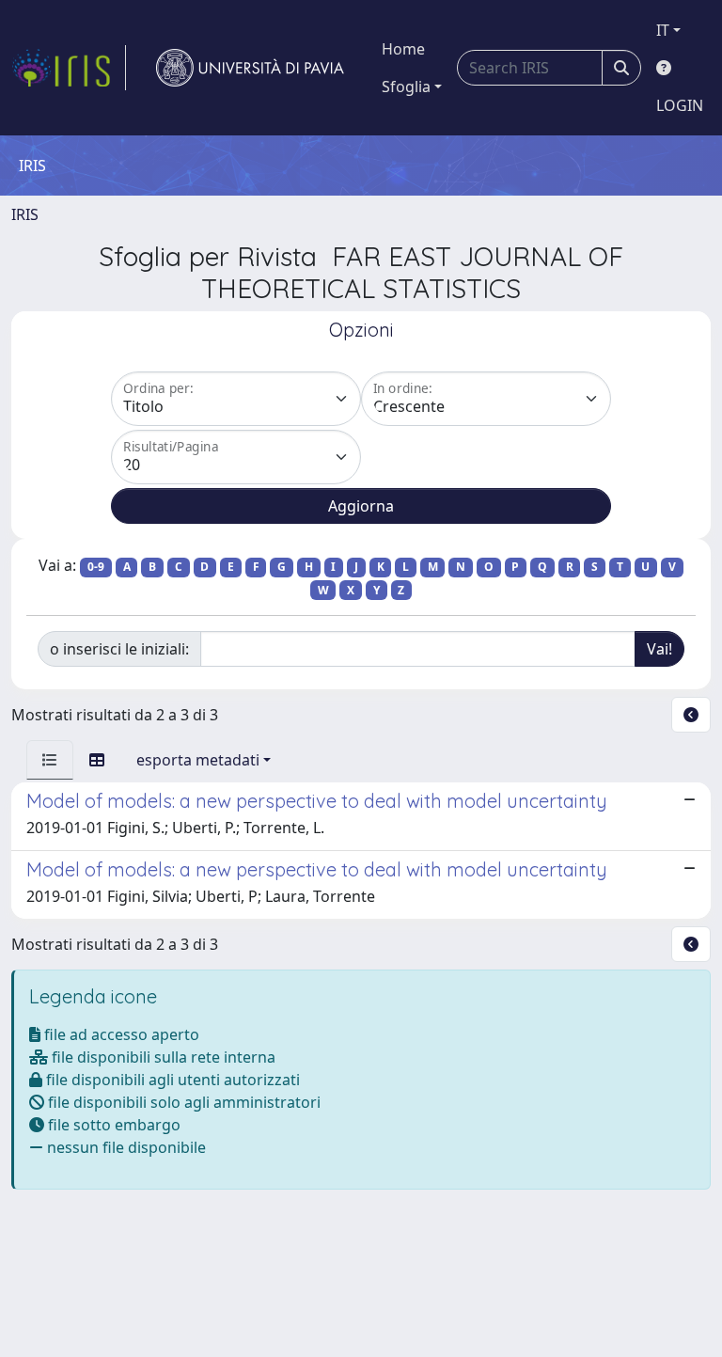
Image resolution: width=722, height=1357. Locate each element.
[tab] (49, 760)
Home (403, 49)
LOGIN (679, 105)
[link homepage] (68, 67)
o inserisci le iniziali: (119, 649)
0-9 (95, 567)
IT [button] (662, 30)
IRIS (25, 214)
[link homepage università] (250, 67)
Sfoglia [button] (406, 86)
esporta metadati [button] (197, 760)
